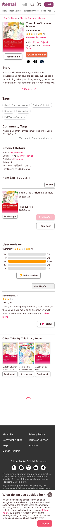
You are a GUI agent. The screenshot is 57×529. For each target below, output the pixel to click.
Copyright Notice (12, 439)
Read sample (13, 56)
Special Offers (31, 10)
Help (5, 445)
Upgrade (8, 111)
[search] (32, 4)
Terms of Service (38, 439)
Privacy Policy (37, 434)
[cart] (39, 4)
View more (27, 88)
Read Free (46, 10)
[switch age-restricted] (24, 4)
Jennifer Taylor (25, 155)
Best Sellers (15, 10)
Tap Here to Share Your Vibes (33, 138)
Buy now (45, 226)
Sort (49, 184)
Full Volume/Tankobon (14, 117)
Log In (49, 4)
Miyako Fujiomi (40, 42)
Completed (23, 111)
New (4, 10)
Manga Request (11, 450)
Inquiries (33, 445)
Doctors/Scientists (41, 105)
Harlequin (18, 159)
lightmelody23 (10, 295)
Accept (45, 523)
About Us (7, 434)
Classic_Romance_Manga (16, 105)
